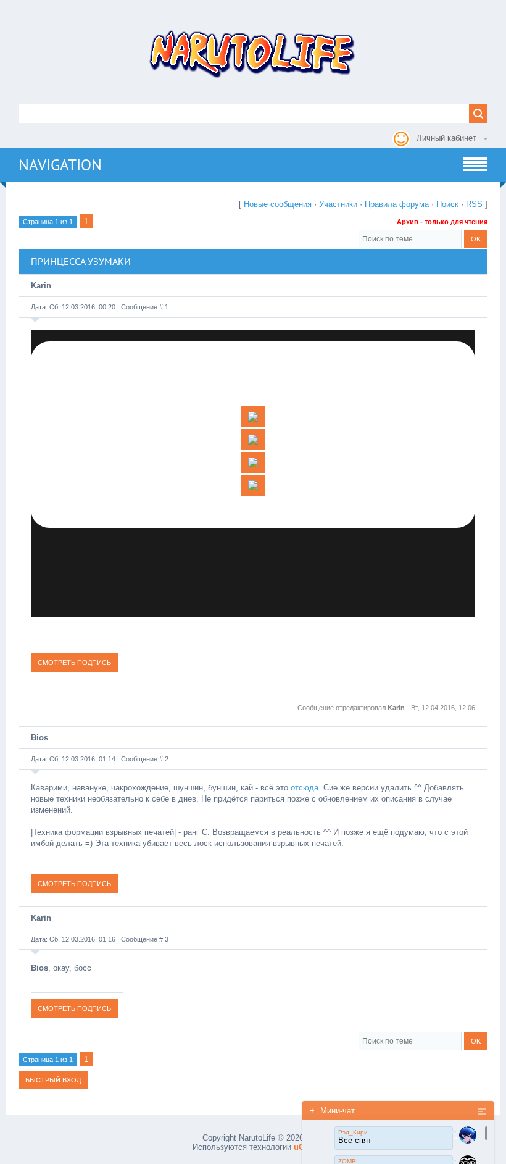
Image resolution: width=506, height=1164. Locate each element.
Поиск (447, 204)
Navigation (60, 165)
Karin (41, 285)
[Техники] (253, 462)
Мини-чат (332, 1110)
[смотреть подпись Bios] (74, 883)
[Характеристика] (253, 439)
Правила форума (397, 204)
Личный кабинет (446, 138)
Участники (338, 204)
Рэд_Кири (353, 1132)
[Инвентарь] (253, 485)
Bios (39, 737)
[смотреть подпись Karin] (74, 662)
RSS (474, 204)
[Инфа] (253, 416)
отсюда (304, 787)
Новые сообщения (278, 204)
